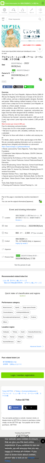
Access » (19, 220)
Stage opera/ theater (29, 307)
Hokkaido (6, 332)
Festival (33, 317)
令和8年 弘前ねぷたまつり (12, 364)
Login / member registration (22, 375)
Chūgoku (21, 337)
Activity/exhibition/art (22, 312)
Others (5, 322)
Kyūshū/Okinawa (8, 342)
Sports (17, 307)
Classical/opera (8, 312)
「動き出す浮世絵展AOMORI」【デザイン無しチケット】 (22, 283)
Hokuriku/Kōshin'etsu (34, 332)
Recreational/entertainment (11, 317)
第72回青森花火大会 (9, 362)
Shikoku (29, 337)
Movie (25, 317)
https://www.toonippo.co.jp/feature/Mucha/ (16, 147)
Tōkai (4, 337)
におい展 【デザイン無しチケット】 (15, 280)
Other (19, 342)
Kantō (23, 332)
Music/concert (7, 307)
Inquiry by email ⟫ (21, 243)
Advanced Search (35, 346)
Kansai (12, 337)
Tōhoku (15, 332)
